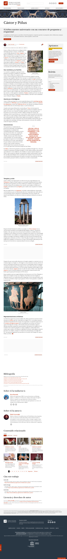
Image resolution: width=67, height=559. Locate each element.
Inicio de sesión (59, 8)
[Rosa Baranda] (11, 404)
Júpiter (22, 53)
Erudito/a (51, 87)
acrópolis (19, 186)
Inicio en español (7, 8)
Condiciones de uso (39, 528)
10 (26, 471)
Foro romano (32, 229)
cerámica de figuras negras (12, 323)
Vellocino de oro (22, 104)
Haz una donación (53, 59)
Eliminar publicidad (38, 161)
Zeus (18, 53)
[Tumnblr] (53, 522)
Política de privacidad (30, 528)
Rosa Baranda (21, 44)
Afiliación (51, 61)
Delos (22, 62)
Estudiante (52, 85)
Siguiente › (30, 471)
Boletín (23, 528)
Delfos (11, 320)
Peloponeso (7, 182)
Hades (19, 96)
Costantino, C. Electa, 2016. (13, 381)
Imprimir (21, 47)
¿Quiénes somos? (34, 8)
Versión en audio (15, 47)
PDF (25, 47)
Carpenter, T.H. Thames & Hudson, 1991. (15, 378)
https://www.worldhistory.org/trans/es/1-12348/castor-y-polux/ (18, 482)
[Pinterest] (55, 522)
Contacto (18, 528)
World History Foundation (20, 532)
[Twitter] (51, 522)
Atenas (17, 62)
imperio (6, 270)
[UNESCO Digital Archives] (33, 544)
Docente (51, 84)
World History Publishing (21, 533)
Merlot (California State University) (35, 511)
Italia (6, 148)
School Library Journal (53, 511)
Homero (10, 88)
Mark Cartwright (11, 44)
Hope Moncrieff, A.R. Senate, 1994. (13, 382)
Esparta (19, 60)
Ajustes (57, 528)
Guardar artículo (7, 47)
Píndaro (26, 93)
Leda (34, 79)
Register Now (7, 39)
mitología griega (38, 101)
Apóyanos (47, 8)
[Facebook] (49, 522)
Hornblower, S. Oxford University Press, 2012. (16, 383)
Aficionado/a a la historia (54, 83)
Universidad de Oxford (34, 510)
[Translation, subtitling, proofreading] (16, 404)
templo (5, 186)
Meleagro (14, 102)
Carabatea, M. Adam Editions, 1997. (12, 377)
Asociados (46, 528)
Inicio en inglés (21, 8)
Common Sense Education (23, 511)
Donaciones (52, 528)
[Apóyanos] (1, 547)
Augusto (16, 268)
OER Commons (46, 511)
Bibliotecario (52, 86)
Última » (36, 471)
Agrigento (18, 190)
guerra (6, 57)
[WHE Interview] (11, 424)
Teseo (29, 108)
